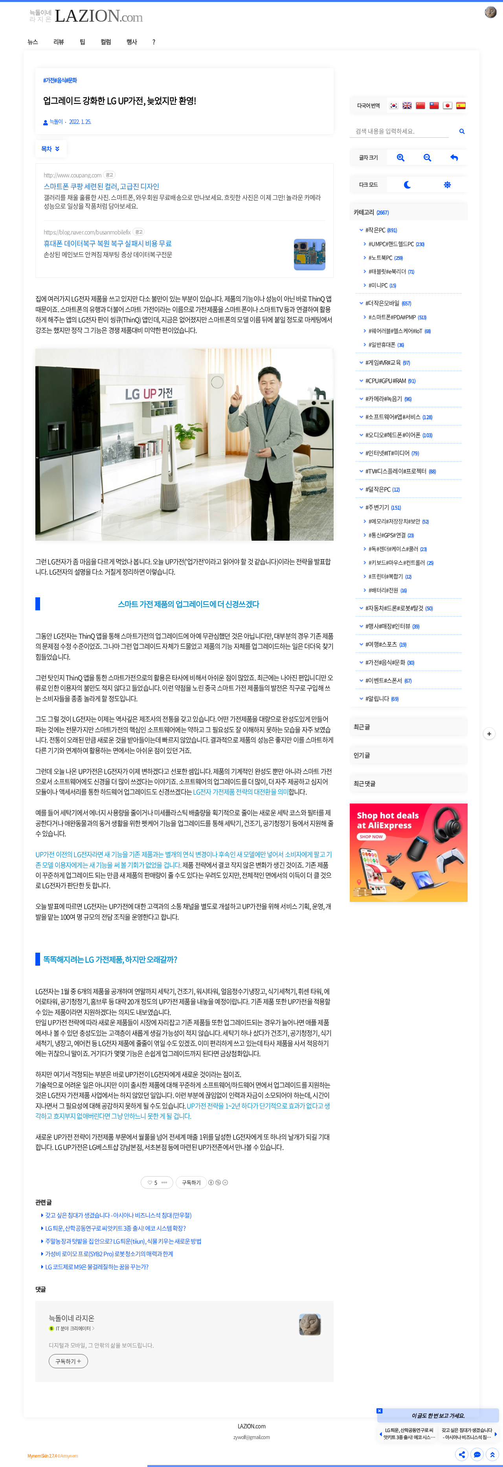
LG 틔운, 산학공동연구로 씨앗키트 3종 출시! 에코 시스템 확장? (115, 1227)
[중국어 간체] (420, 105)
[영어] (407, 105)
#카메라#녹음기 (388, 398)
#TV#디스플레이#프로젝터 (400, 471)
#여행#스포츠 (385, 644)
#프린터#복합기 (389, 576)
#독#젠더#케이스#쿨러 (397, 548)
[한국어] (393, 105)
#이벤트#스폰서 (388, 680)
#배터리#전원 (387, 590)
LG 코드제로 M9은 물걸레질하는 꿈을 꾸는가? (96, 1266)
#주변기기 (383, 507)
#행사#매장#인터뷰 (392, 626)
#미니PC (382, 285)
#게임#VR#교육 (387, 362)
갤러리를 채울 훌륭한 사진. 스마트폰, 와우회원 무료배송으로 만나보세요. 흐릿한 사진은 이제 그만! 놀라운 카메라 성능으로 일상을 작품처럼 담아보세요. (182, 201)
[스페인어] (461, 105)
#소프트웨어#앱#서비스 (398, 416)
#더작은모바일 (388, 303)
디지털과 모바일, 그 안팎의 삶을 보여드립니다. (101, 1345)
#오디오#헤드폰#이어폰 (398, 434)
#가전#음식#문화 (389, 662)
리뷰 (58, 41)
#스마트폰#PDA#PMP (397, 317)
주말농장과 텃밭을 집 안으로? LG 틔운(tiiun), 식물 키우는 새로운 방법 (123, 1240)
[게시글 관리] (164, 1182)
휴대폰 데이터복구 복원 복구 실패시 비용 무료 (108, 243)
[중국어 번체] (434, 105)
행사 (132, 41)
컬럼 (106, 41)
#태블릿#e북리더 (391, 271)
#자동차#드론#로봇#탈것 (399, 608)
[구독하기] (489, 733)
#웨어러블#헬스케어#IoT (399, 330)
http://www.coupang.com (72, 175)
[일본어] (447, 105)
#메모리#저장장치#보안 (398, 521)
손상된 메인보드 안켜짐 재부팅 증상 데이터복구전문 (108, 254)
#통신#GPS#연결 (391, 535)
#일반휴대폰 (386, 344)
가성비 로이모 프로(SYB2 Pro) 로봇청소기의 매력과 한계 (109, 1253)
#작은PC (381, 229)
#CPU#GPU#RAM (390, 380)
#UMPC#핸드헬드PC (396, 244)
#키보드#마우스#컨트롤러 (400, 562)
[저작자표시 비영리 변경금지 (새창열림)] (217, 1182)
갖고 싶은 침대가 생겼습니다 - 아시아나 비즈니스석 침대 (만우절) (118, 1214)
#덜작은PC (382, 489)
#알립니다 (381, 698)
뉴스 (33, 41)
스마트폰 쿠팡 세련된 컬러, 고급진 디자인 (101, 186)
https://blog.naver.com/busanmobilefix (87, 232)
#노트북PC (385, 257)
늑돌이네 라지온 (71, 1318)
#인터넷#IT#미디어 (392, 453)
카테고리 (371, 212)
